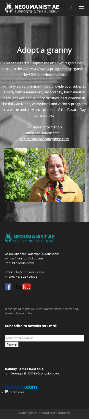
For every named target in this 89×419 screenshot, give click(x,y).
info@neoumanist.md (42, 133)
